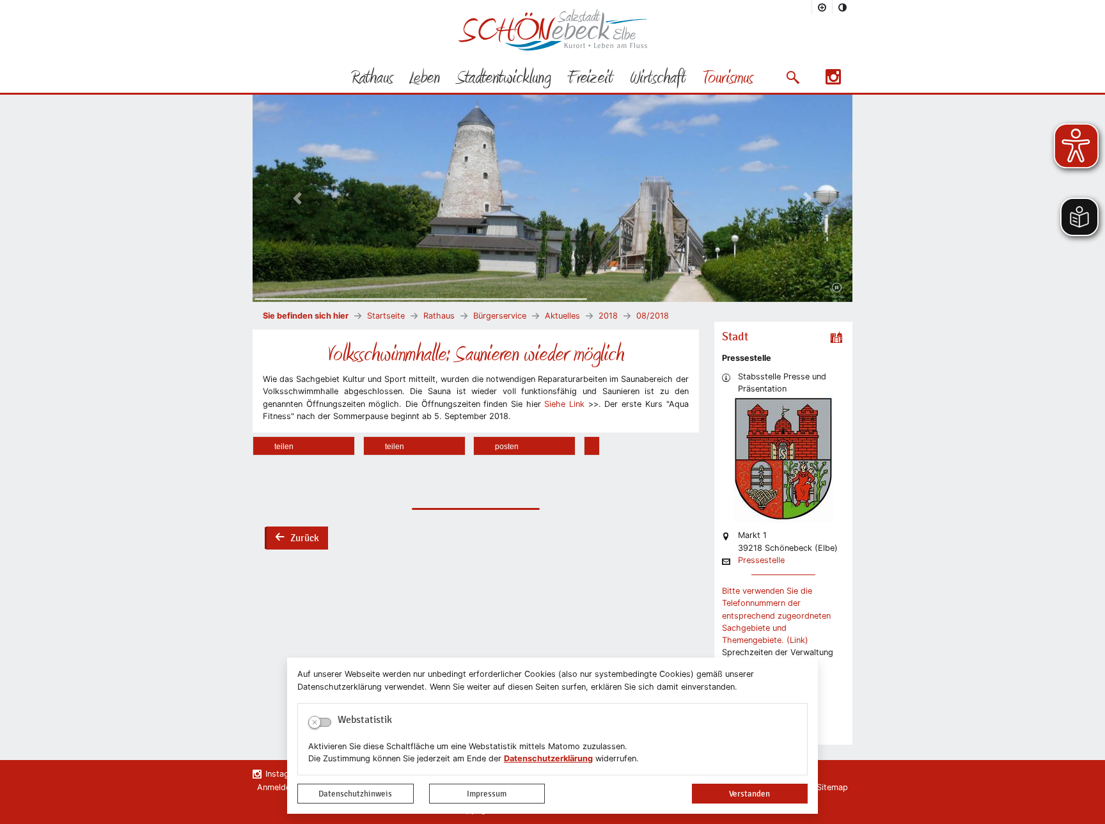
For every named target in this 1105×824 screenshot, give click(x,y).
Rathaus (439, 316)
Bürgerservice (499, 316)
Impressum (486, 793)
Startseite (386, 316)
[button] (793, 77)
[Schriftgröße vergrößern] (822, 7)
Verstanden (749, 793)
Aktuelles (562, 316)
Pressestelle (761, 561)
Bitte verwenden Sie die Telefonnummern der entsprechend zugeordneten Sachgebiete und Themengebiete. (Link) (776, 615)
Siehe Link (564, 404)
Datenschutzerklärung (548, 758)
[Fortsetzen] (836, 287)
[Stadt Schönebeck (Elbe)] (553, 47)
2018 (608, 316)
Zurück (296, 539)
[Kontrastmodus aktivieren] (843, 7)
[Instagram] (833, 81)
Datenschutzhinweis (355, 793)
